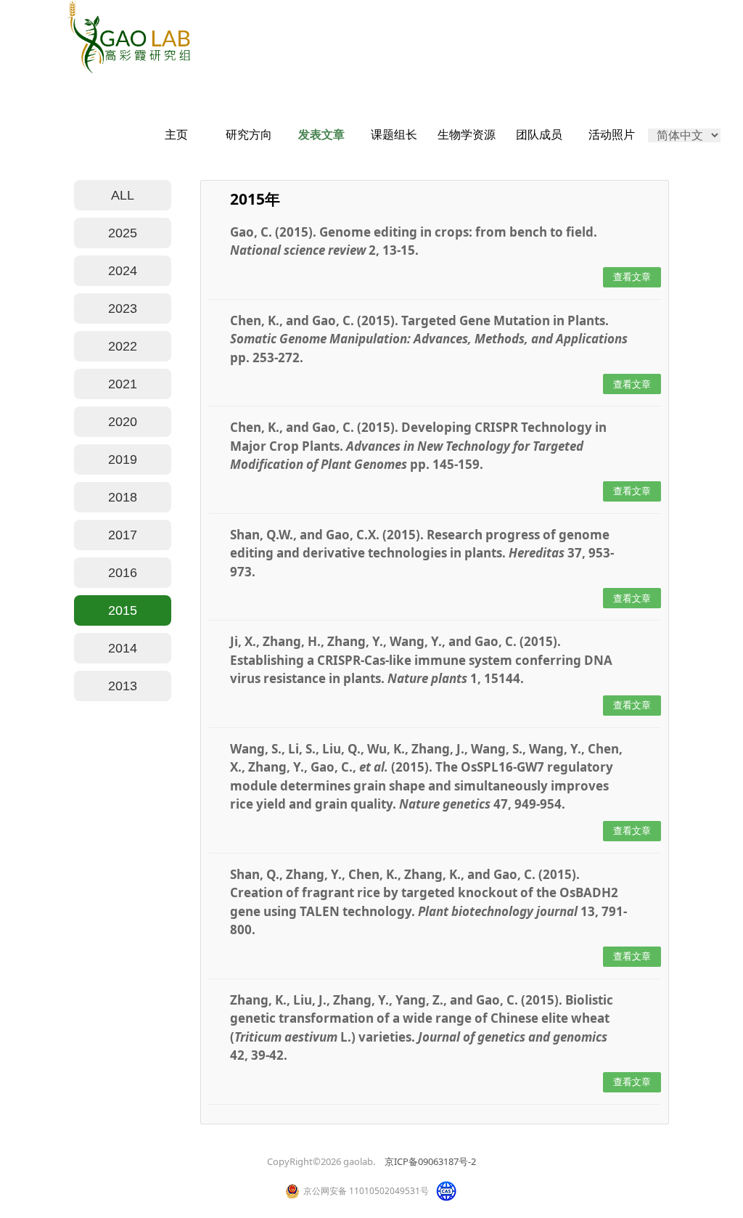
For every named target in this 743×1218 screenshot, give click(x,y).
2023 (122, 308)
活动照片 (611, 134)
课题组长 (394, 134)
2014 (122, 648)
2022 (122, 346)
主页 (176, 134)
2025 (122, 233)
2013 (122, 686)
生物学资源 (467, 134)
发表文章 (321, 134)
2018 (122, 497)
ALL (122, 195)
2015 (122, 610)
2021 (122, 384)
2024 (122, 270)
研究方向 (249, 134)
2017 (122, 535)
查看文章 (632, 276)
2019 (122, 459)
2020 (122, 421)
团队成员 (539, 134)
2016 (122, 572)
